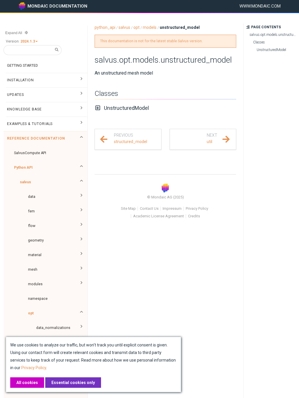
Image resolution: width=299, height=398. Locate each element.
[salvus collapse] (81, 182)
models (150, 27)
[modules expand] (81, 284)
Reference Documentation (36, 138)
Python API (23, 167)
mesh (32, 269)
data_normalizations (53, 328)
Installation (20, 80)
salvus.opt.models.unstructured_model (163, 60)
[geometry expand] (81, 240)
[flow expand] (81, 226)
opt (31, 313)
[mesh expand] (81, 269)
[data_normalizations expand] (81, 327)
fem (31, 211)
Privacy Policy (197, 208)
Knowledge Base (24, 109)
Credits (194, 216)
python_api (105, 27)
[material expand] (81, 255)
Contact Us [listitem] (149, 208)
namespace (38, 299)
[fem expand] (81, 211)
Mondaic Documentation (57, 6)
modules (35, 284)
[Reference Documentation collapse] (81, 138)
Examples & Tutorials (30, 124)
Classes (106, 93)
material (34, 255)
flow (31, 226)
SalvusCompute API (30, 153)
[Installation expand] (81, 80)
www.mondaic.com (260, 6)
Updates (15, 95)
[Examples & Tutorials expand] (81, 124)
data (31, 197)
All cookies (27, 382)
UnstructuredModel (126, 108)
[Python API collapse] (81, 167)
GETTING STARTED (22, 66)
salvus (25, 182)
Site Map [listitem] (128, 208)
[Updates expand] (81, 94)
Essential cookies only (73, 382)
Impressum (172, 208)
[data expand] (81, 196)
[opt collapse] (81, 313)
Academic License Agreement (158, 216)
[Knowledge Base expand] (81, 109)
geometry (36, 240)
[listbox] (29, 41)
